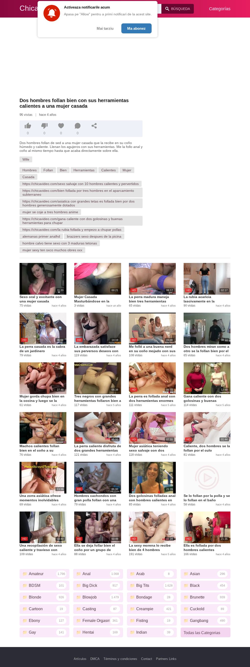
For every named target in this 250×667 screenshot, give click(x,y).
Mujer (127, 170)
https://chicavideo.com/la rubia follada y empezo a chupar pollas (71, 230)
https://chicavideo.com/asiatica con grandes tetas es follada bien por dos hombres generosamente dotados (78, 203)
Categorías (219, 8)
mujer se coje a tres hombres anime (50, 212)
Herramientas (83, 170)
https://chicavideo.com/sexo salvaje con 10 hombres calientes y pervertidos (80, 184)
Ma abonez (136, 28)
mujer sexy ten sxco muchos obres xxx (52, 250)
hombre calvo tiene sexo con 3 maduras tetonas (59, 243)
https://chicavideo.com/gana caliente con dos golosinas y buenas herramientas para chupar (72, 221)
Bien (63, 170)
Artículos (80, 659)
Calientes (108, 170)
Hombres (29, 170)
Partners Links (166, 659)
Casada (28, 177)
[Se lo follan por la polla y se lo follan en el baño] (207, 477)
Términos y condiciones (120, 659)
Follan (48, 170)
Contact (146, 659)
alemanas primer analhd (41, 236)
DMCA (95, 659)
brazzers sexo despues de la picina (94, 236)
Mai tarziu (105, 28)
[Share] (94, 125)
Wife (25, 159)
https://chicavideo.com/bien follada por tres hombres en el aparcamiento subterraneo (78, 192)
